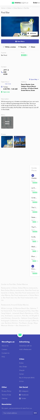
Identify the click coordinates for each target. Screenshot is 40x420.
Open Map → (35, 79)
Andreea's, (9, 316)
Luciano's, (18, 316)
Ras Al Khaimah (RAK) (26, 378)
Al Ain (21, 381)
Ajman (21, 374)
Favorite (23, 47)
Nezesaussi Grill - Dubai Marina (34, 217)
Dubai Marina (17, 8)
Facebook (24, 395)
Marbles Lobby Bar (34, 247)
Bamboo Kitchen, (11, 323)
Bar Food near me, (10, 298)
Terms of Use (6, 395)
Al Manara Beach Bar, (21, 308)
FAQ (3, 357)
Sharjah (21, 370)
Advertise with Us (25, 346)
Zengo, (30, 323)
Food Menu (7, 123)
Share (33, 47)
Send (35, 413)
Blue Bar (34, 256)
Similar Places (34, 169)
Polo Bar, (25, 316)
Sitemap (4, 398)
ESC (30, 12)
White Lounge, (7, 308)
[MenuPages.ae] (20, 3)
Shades (34, 178)
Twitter (23, 398)
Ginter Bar (34, 198)
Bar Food (4, 55)
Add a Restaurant (25, 349)
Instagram (24, 391)
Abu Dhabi (23, 367)
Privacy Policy (6, 391)
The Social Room (34, 207)
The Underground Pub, (22, 311)
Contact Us (5, 353)
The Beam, (23, 323)
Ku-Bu (33, 237)
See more (8, 84)
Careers (4, 349)
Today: (5, 87)
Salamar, (33, 308)
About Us (5, 346)
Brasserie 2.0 (24, 325)
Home (3, 8)
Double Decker (34, 269)
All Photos (33, 33)
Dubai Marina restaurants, (28, 288)
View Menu (21, 41)
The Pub (34, 227)
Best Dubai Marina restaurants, (13, 290)
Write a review (10, 47)
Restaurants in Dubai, (9, 288)
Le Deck (34, 188)
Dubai (35, 3)
